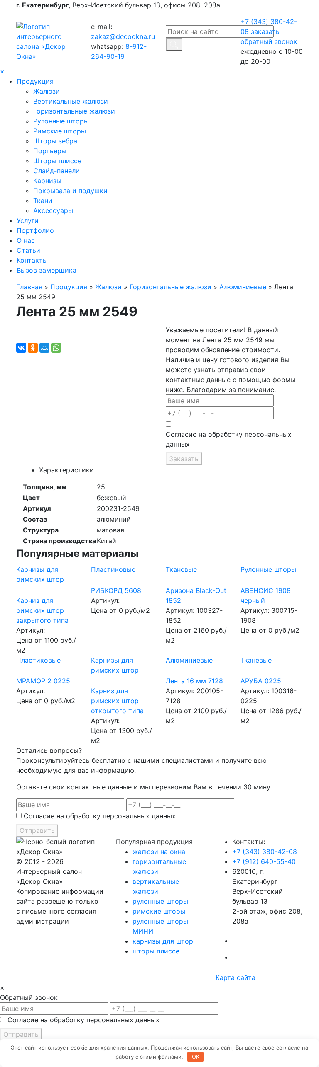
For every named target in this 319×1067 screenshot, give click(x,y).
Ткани (42, 200)
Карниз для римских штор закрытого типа (42, 610)
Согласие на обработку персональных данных (229, 439)
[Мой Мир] (44, 348)
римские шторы (159, 911)
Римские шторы (59, 131)
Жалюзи (46, 91)
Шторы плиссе (57, 161)
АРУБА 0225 (260, 681)
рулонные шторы (160, 901)
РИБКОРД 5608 (116, 590)
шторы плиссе (156, 951)
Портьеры (49, 151)
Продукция (35, 81)
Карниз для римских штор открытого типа (117, 701)
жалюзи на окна (159, 851)
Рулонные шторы (61, 121)
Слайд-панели (56, 171)
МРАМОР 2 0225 (43, 681)
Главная (29, 287)
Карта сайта (235, 977)
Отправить (37, 830)
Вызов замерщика (46, 270)
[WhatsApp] (56, 348)
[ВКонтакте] (21, 348)
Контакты (32, 260)
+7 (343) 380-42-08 (264, 851)
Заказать (184, 459)
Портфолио (35, 230)
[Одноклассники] (33, 348)
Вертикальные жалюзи (70, 101)
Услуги (28, 220)
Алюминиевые (242, 287)
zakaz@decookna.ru (123, 36)
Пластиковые (113, 569)
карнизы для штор (163, 941)
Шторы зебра (55, 141)
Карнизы (47, 181)
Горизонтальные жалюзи (74, 111)
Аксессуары (53, 210)
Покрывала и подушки (70, 190)
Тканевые (181, 569)
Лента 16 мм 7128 (194, 681)
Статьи (28, 250)
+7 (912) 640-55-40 (264, 861)
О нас (26, 240)
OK (195, 1056)
